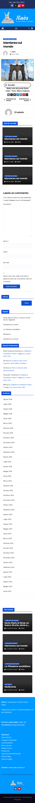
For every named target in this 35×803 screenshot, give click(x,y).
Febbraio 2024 (8, 543)
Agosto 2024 (7, 514)
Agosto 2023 (7, 572)
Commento (7, 204)
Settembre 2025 (8, 452)
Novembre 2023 (9, 558)
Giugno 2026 (7, 409)
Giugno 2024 (7, 524)
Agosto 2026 (7, 399)
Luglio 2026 (7, 404)
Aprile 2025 (7, 476)
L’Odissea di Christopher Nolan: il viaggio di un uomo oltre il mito (17, 353)
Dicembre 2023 (8, 553)
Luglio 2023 (7, 577)
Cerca (5, 297)
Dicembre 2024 (8, 495)
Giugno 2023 (7, 582)
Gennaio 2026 (8, 433)
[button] (29, 28)
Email (5, 252)
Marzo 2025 (7, 481)
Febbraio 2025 (8, 486)
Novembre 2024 (9, 500)
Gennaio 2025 (8, 490)
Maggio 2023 (7, 586)
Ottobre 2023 (7, 562)
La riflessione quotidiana (11, 329)
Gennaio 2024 (8, 548)
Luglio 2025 (7, 462)
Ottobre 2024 (8, 505)
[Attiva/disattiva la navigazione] (16, 28)
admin (14, 52)
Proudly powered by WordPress (12, 797)
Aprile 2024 (7, 534)
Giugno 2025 (7, 466)
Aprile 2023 (7, 591)
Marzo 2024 (7, 538)
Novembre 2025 (9, 442)
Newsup (28, 797)
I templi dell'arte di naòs (11, 620)
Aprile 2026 (7, 418)
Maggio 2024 (7, 529)
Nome (6, 241)
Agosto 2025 (7, 457)
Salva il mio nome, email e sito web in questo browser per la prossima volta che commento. (17, 278)
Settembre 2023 (8, 567)
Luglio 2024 (7, 519)
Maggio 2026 (7, 414)
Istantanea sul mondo (10, 39)
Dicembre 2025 (8, 438)
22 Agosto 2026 (12, 628)
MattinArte (7, 334)
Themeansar (17, 799)
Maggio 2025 (7, 471)
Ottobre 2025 (7, 447)
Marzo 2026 (7, 423)
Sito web (6, 262)
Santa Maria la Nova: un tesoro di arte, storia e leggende (16, 625)
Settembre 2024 (9, 510)
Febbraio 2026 (8, 428)
